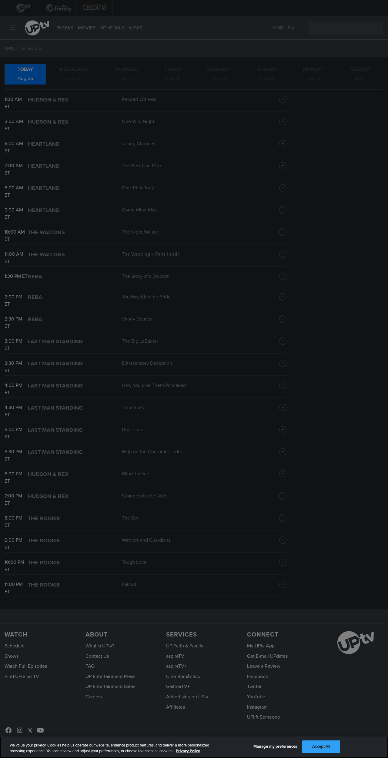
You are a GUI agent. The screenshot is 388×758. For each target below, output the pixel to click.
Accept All (321, 746)
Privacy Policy (188, 751)
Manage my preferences (275, 746)
